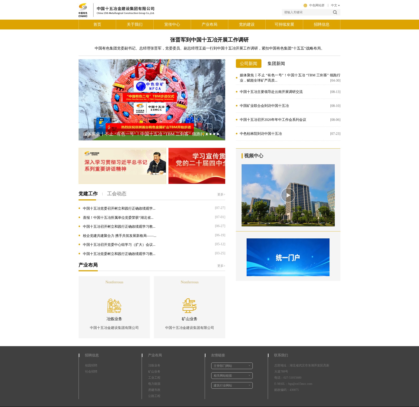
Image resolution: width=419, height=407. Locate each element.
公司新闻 (248, 63)
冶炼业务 (114, 318)
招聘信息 (322, 24)
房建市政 (154, 390)
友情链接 (218, 355)
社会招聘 (91, 371)
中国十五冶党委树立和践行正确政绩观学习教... (119, 253)
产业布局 (209, 24)
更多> (221, 194)
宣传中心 (172, 24)
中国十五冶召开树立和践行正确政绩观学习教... (119, 226)
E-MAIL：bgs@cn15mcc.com (293, 383)
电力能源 (154, 383)
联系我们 (281, 355)
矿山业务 (189, 319)
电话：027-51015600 (287, 377)
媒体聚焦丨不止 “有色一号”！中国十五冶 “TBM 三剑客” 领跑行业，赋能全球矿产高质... (290, 77)
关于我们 (135, 24)
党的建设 (247, 24)
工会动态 (116, 193)
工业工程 (154, 377)
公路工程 (154, 396)
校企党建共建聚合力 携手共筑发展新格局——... (119, 235)
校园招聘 (91, 365)
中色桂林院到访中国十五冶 (290, 133)
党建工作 (88, 193)
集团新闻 (276, 63)
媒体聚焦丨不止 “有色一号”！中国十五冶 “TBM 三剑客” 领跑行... (145, 134)
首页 (97, 24)
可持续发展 (284, 24)
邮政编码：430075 (286, 390)
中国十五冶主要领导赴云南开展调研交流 (290, 92)
